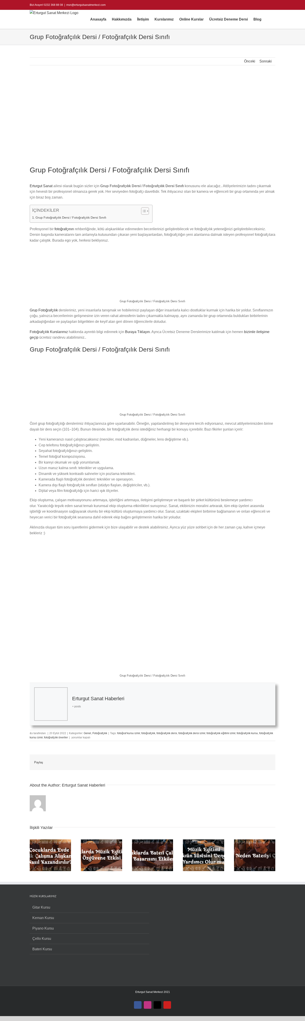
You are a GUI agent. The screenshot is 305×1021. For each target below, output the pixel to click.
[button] (268, 19)
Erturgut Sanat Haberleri (98, 698)
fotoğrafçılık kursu (247, 733)
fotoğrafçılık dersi (167, 733)
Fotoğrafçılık (99, 733)
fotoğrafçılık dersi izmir (191, 733)
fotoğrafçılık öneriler (56, 737)
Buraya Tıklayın (137, 332)
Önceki (249, 61)
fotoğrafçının (64, 229)
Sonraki (265, 61)
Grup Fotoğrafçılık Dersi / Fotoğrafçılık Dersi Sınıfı (71, 217)
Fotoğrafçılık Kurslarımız (49, 332)
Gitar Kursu (41, 907)
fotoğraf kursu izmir (128, 733)
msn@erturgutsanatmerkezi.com (86, 4)
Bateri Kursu (42, 949)
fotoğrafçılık (148, 733)
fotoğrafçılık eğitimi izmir (221, 733)
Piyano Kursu (43, 928)
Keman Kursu (43, 918)
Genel (87, 733)
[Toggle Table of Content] (143, 211)
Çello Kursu (41, 938)
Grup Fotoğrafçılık (44, 310)
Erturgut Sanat (41, 186)
